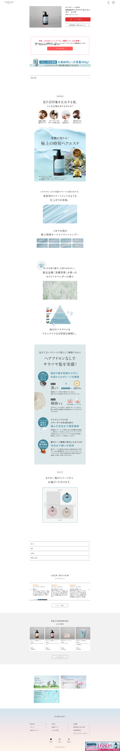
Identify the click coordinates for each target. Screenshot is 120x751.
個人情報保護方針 (77, 730)
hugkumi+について (34, 730)
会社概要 (75, 724)
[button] (60, 17)
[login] (107, 2)
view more (60, 657)
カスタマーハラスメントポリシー (80, 733)
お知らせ (54, 724)
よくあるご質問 (55, 730)
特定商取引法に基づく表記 (79, 727)
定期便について (55, 727)
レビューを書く (60, 605)
